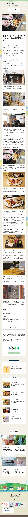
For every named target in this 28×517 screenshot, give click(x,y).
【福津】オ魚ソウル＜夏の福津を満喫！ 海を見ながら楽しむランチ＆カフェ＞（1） (7, 451)
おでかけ (5, 33)
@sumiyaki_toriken (13, 322)
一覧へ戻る (14, 352)
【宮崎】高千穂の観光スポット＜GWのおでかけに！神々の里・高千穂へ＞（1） (20, 451)
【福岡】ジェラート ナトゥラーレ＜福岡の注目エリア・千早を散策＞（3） (20, 472)
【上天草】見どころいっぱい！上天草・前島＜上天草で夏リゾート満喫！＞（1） (7, 472)
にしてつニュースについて (14, 499)
